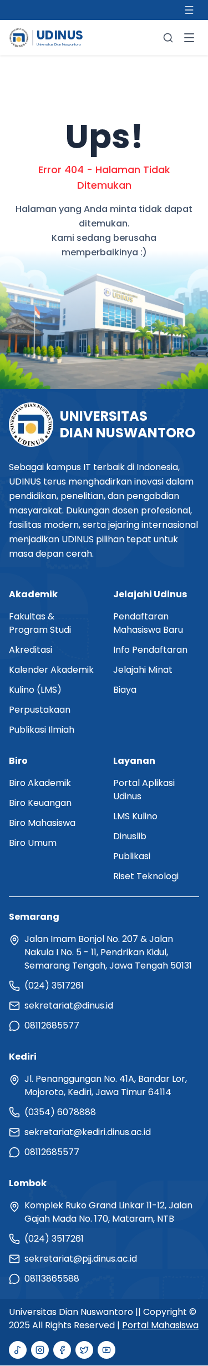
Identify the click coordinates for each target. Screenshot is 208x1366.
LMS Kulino (135, 816)
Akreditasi (30, 649)
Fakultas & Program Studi (40, 623)
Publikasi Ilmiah (41, 729)
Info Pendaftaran (150, 649)
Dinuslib (129, 836)
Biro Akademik (40, 783)
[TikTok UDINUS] (18, 1350)
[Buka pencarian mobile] (168, 38)
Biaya (124, 689)
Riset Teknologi (146, 876)
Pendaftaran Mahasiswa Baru (148, 623)
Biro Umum (33, 842)
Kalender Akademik (51, 669)
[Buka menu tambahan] (189, 10)
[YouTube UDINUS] (106, 1350)
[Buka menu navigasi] (189, 38)
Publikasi (131, 856)
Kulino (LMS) (35, 689)
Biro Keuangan (40, 803)
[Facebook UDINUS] (62, 1350)
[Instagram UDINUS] (40, 1350)
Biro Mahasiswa (42, 822)
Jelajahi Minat (143, 669)
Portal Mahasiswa (160, 1325)
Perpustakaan (39, 709)
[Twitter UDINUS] (84, 1350)
